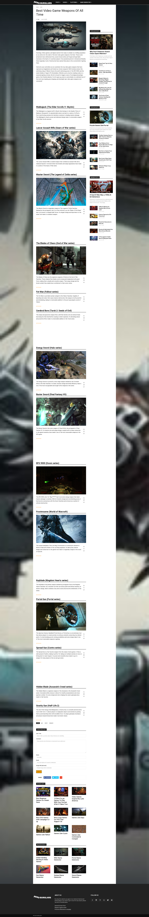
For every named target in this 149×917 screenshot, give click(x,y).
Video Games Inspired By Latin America (78, 799)
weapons (51, 723)
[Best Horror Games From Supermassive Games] (94, 153)
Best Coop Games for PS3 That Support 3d (60, 819)
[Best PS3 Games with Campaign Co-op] (43, 812)
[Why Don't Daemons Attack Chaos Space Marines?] (101, 42)
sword (46, 723)
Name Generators (85, 2)
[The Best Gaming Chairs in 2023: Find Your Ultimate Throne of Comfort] (94, 138)
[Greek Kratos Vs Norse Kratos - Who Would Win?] (94, 74)
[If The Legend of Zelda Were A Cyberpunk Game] (94, 240)
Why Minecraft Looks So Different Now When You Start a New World (105, 89)
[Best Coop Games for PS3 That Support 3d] (61, 812)
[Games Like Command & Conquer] (79, 829)
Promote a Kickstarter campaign (63, 909)
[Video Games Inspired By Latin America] (79, 791)
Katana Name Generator (59, 876)
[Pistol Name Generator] (79, 852)
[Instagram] (96, 900)
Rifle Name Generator (58, 859)
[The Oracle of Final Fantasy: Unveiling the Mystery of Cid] (94, 98)
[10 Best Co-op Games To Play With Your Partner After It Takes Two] (61, 791)
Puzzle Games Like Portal (99, 125)
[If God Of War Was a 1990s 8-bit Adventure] (101, 187)
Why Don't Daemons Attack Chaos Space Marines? (100, 52)
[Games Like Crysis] (61, 828)
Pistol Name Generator (76, 859)
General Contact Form (60, 905)
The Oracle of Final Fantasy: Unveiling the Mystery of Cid (104, 97)
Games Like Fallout (43, 835)
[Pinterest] (100, 900)
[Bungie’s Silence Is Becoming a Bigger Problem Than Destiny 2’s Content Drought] (94, 82)
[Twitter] (107, 900)
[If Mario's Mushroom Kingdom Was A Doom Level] (94, 209)
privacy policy (58, 900)
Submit (39, 771)
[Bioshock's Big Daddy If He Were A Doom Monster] (94, 232)
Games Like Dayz (78, 818)
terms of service (78, 899)
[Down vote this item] (84, 116)
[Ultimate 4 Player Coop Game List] (94, 169)
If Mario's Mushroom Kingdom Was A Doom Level (104, 208)
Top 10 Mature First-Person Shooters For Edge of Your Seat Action (106, 145)
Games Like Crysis (60, 833)
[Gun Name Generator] (43, 869)
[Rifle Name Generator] (61, 852)
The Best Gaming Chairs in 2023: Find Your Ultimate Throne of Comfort (105, 137)
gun (42, 723)
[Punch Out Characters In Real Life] (94, 225)
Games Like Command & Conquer (76, 837)
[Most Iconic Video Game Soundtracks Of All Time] (94, 161)
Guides (65, 2)
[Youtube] (111, 900)
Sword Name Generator (76, 876)
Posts (57, 2)
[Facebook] (92, 900)
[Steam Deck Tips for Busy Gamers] (94, 66)
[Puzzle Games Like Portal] (101, 117)
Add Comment (38, 123)
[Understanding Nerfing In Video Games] (43, 852)
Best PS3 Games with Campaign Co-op (43, 819)
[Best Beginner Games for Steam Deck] (43, 791)
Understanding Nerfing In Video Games (42, 859)
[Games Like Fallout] (43, 829)
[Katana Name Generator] (61, 869)
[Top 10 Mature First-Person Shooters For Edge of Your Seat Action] (94, 146)
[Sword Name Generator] (79, 869)
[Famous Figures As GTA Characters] (94, 217)
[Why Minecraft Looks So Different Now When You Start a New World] (94, 90)
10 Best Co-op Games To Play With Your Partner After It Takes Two (61, 801)
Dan (38, 19)
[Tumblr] (104, 900)
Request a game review (60, 907)
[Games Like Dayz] (79, 812)
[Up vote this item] (84, 112)
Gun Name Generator (40, 876)
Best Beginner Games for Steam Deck (42, 800)
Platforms (73, 2)
